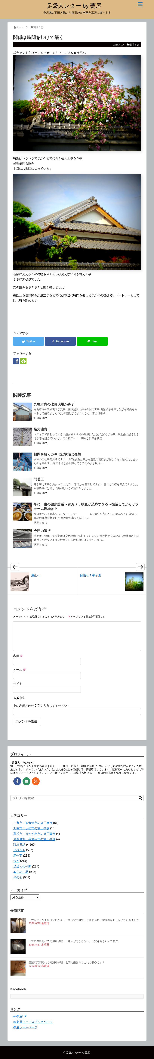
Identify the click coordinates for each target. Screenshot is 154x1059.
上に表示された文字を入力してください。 (41, 705)
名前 (18, 655)
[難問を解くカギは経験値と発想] (22, 462)
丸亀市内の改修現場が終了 (54, 404)
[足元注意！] (22, 437)
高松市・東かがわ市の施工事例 (34, 833)
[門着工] (22, 487)
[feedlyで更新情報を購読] (23, 361)
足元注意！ (42, 429)
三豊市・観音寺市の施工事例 (32, 822)
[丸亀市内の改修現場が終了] (22, 412)
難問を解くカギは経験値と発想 (57, 454)
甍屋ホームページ (25, 1027)
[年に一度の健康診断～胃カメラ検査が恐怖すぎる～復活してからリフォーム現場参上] (22, 512)
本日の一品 (20, 872)
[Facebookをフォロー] (16, 361)
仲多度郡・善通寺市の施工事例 (34, 839)
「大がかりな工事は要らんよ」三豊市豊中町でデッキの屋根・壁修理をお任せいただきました (84, 919)
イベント (19, 850)
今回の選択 (42, 531)
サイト (17, 683)
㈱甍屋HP (20, 1016)
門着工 (39, 479)
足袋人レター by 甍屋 (74, 6)
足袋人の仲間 (22, 866)
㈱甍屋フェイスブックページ (32, 1021)
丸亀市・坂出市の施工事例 (31, 828)
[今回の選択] (22, 538)
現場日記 (134, 44)
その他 (17, 877)
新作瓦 (17, 855)
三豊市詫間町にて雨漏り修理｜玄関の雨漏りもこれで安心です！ (67, 962)
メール (19, 669)
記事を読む (40, 417)
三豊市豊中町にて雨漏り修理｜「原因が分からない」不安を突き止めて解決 (73, 941)
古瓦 (16, 861)
